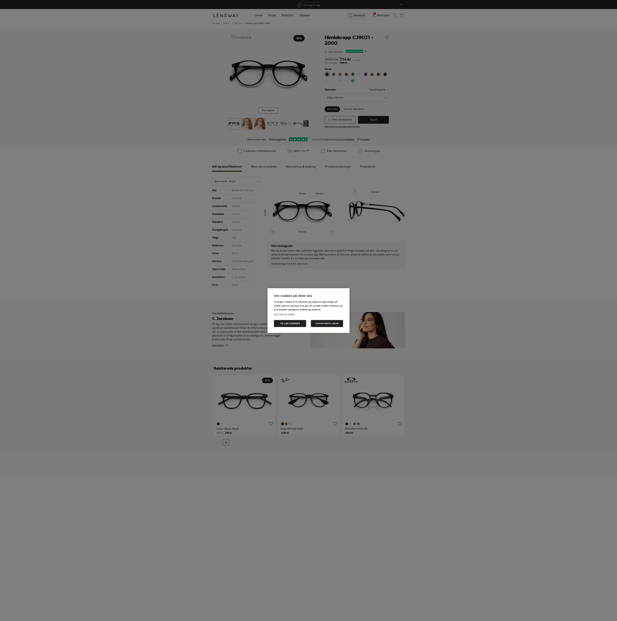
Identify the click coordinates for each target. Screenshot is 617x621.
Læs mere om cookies (284, 314)
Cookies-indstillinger (327, 323)
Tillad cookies (290, 323)
